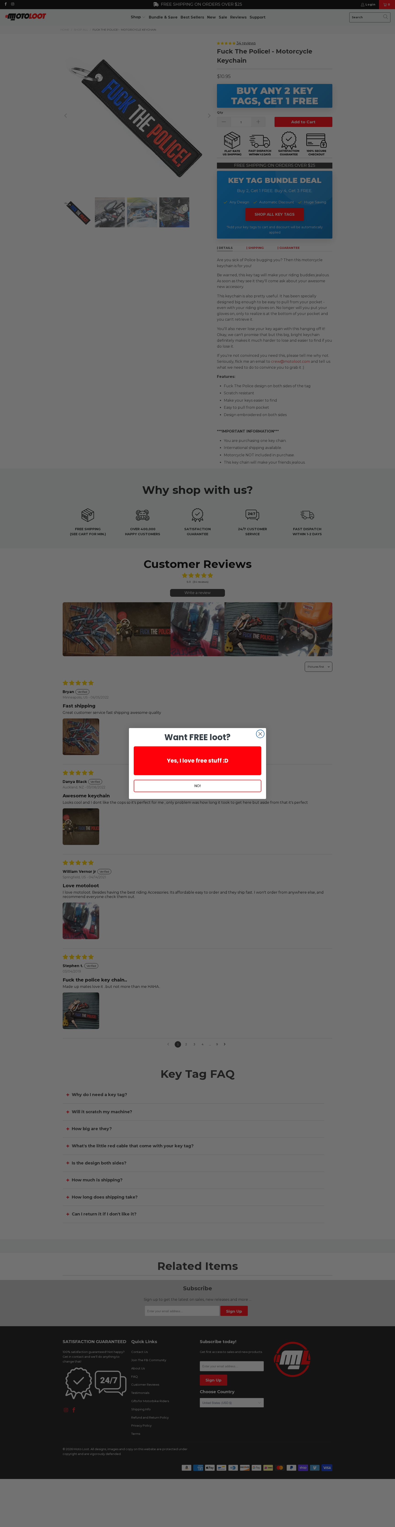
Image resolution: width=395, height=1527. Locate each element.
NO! (197, 785)
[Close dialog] (260, 734)
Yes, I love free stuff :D (197, 760)
